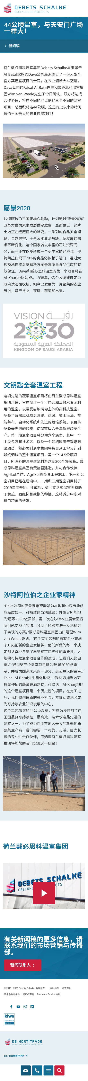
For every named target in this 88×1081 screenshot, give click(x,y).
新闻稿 (14, 45)
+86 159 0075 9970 (37, 1068)
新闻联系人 (20, 965)
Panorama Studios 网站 (48, 994)
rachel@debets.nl (26, 1068)
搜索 (59, 1068)
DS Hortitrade (14, 1056)
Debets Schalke (35, 9)
